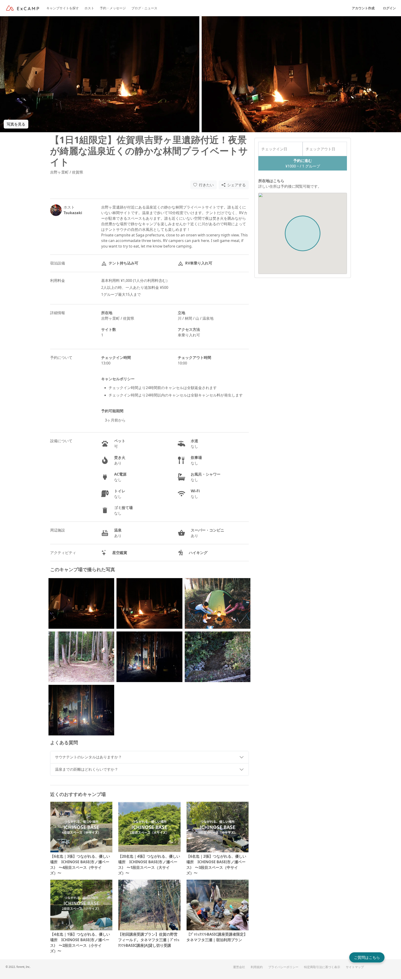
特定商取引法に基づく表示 (322, 967)
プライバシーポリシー (283, 967)
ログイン (389, 8)
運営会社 (239, 967)
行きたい (206, 184)
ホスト (89, 8)
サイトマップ (355, 967)
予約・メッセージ (113, 8)
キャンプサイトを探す (62, 8)
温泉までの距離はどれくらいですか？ (86, 769)
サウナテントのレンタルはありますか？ (88, 757)
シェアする (236, 184)
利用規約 (257, 967)
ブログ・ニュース (144, 8)
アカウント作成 (363, 8)
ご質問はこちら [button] (367, 957)
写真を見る (16, 124)
